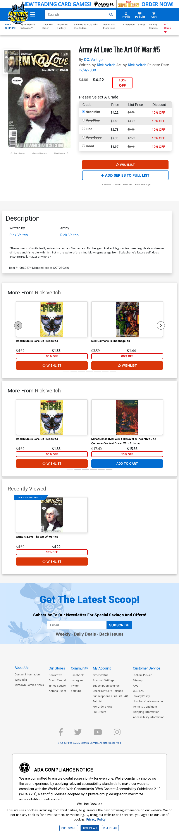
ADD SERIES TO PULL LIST (127, 175)
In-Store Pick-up (142, 675)
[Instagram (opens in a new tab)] (117, 734)
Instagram (77, 680)
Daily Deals (85, 634)
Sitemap (138, 680)
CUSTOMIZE (68, 828)
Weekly (63, 634)
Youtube (76, 690)
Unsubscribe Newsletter (148, 701)
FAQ (135, 685)
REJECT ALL (110, 828)
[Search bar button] (111, 14)
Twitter (75, 685)
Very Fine (93, 120)
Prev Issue (19, 153)
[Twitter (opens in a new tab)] (78, 734)
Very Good (94, 137)
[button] (33, 14)
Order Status (100, 675)
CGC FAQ (138, 690)
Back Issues (111, 634)
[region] (18, 325)
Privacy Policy (141, 696)
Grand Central (57, 680)
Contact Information (27, 674)
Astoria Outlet (57, 690)
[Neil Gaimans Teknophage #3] (127, 319)
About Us (22, 668)
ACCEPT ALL (90, 828)
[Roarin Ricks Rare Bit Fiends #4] (52, 319)
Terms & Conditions (145, 706)
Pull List (97, 701)
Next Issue (59, 153)
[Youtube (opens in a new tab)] (97, 734)
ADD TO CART (127, 463)
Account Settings (103, 680)
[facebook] (60, 734)
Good (90, 146)
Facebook (77, 675)
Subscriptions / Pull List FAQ (110, 696)
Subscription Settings (106, 685)
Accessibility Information (148, 717)
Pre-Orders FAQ (102, 706)
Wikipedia (21, 679)
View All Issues (39, 153)
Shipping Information (146, 711)
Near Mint (93, 112)
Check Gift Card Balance (108, 690)
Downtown (55, 675)
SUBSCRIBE (119, 625)
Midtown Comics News (29, 685)
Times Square (57, 685)
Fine (89, 129)
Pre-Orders (99, 711)
